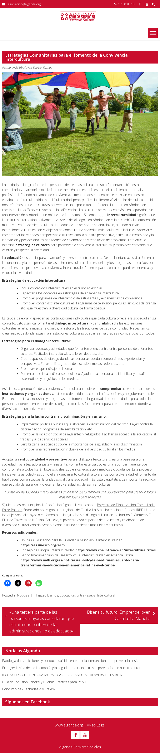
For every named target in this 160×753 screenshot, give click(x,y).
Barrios (52, 595)
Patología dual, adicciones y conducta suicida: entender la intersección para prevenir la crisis (70, 661)
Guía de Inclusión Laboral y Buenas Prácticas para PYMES (45, 682)
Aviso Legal (96, 725)
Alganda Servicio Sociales (80, 746)
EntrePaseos (86, 595)
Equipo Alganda (42, 67)
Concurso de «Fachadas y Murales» (28, 689)
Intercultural (106, 595)
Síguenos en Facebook (27, 702)
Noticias (23, 595)
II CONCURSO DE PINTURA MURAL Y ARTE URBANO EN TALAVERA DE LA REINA (63, 675)
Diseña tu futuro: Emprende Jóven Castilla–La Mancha (119, 615)
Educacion (67, 595)
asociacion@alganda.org (24, 4)
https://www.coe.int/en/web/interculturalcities (115, 550)
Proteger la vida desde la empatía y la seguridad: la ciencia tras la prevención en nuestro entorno (73, 668)
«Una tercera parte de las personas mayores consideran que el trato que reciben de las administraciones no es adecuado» (41, 621)
